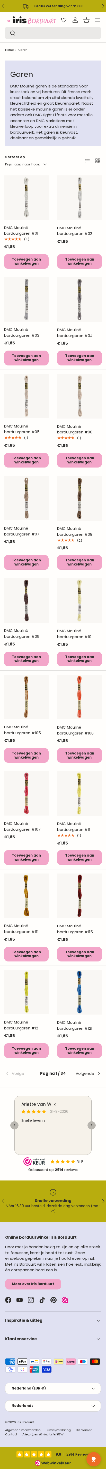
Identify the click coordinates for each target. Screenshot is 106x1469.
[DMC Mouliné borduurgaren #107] (26, 793)
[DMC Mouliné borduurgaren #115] (79, 896)
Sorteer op (15, 157)
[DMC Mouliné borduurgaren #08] (79, 498)
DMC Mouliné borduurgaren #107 (22, 826)
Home (9, 50)
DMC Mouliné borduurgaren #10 (74, 633)
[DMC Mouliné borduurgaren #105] (26, 697)
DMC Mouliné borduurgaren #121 (74, 1025)
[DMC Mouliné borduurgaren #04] (79, 299)
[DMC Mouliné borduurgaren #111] (26, 896)
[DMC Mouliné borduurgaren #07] (26, 498)
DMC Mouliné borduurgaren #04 (75, 332)
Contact (11, 1434)
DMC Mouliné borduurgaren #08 (74, 531)
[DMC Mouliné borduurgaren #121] (79, 992)
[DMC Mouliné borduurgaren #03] (26, 299)
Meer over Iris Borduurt (33, 1284)
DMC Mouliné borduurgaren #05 (22, 429)
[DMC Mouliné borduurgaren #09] (26, 600)
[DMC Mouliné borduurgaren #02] (79, 197)
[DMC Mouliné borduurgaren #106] (79, 697)
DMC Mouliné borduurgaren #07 (21, 531)
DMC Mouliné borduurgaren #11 (73, 826)
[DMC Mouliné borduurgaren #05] (26, 396)
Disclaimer (84, 1430)
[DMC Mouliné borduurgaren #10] (79, 600)
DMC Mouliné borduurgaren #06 (74, 429)
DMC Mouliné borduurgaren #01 (21, 230)
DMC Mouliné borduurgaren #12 (21, 1025)
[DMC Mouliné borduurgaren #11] (79, 793)
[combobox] (53, 33)
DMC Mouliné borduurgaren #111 (21, 928)
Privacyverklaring (58, 1430)
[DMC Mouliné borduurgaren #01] (26, 197)
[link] (21, 1073)
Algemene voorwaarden (23, 1430)
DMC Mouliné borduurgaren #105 (22, 730)
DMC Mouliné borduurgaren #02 (74, 230)
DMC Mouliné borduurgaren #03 (21, 332)
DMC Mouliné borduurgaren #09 (21, 633)
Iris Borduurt (25, 1422)
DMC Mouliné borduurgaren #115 (75, 929)
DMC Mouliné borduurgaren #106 (75, 730)
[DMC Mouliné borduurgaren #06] (79, 396)
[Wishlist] (63, 20)
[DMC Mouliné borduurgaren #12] (26, 992)
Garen (23, 50)
